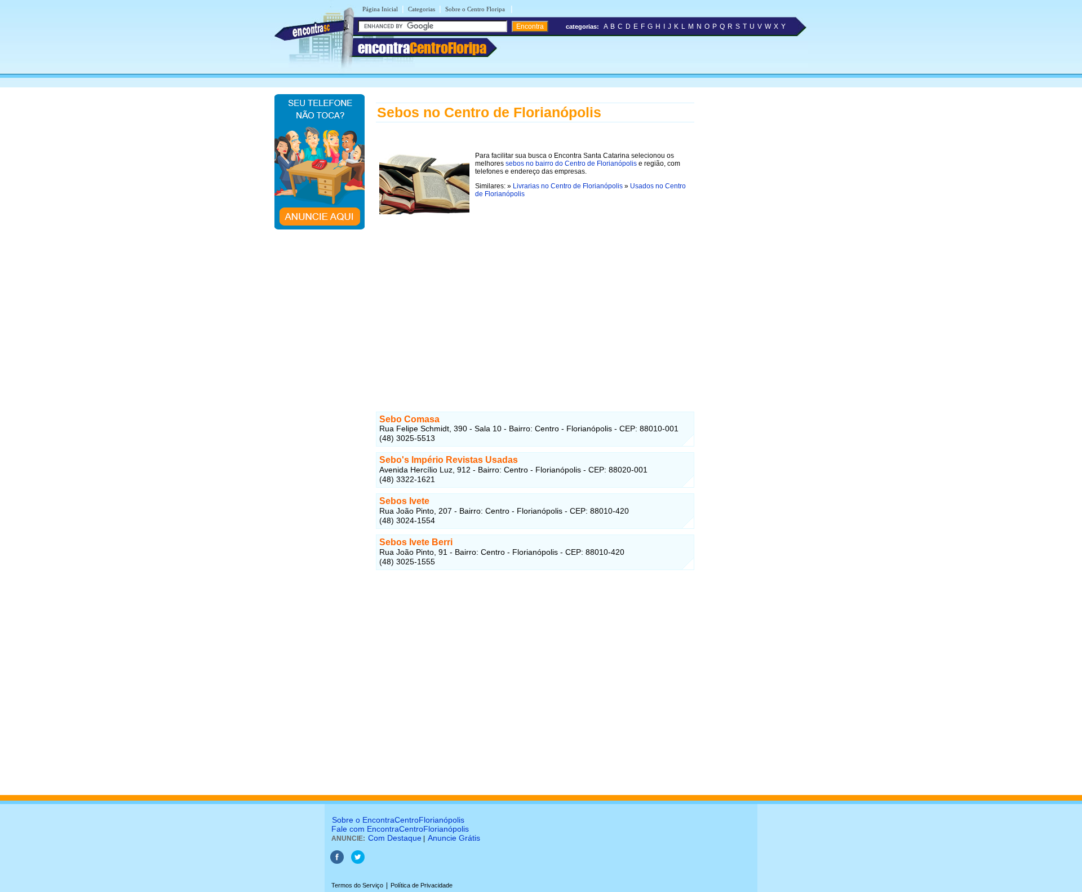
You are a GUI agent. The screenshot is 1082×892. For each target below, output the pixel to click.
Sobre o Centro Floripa (476, 9)
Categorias (421, 9)
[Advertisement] (535, 297)
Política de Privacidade (422, 885)
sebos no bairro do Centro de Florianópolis (571, 163)
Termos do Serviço (357, 885)
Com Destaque (395, 837)
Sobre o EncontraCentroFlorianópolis (398, 819)
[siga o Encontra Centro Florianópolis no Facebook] (337, 861)
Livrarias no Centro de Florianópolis (568, 186)
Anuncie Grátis (454, 837)
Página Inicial (380, 9)
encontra (422, 48)
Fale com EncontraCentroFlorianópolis (400, 828)
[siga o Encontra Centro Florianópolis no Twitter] (358, 861)
